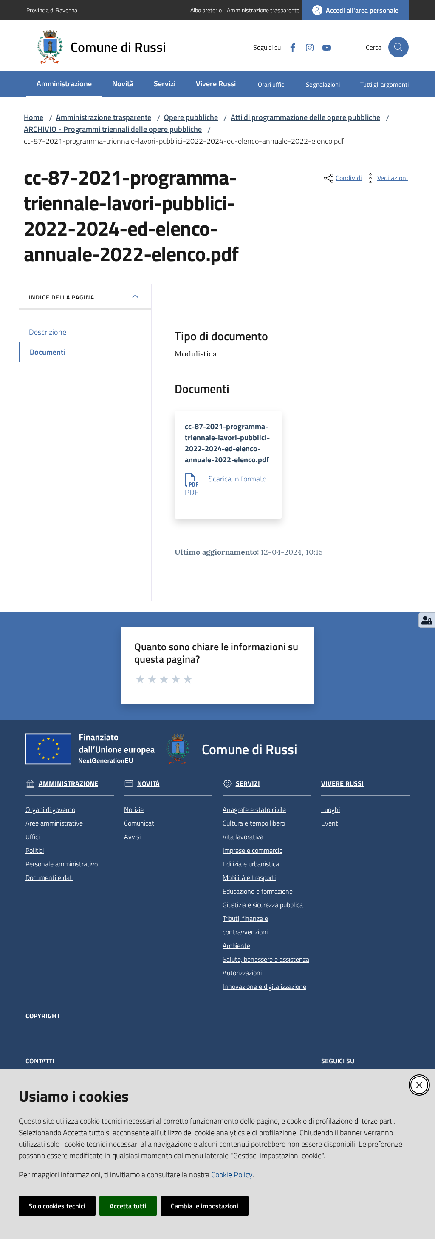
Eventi (330, 823)
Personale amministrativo (61, 864)
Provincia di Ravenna (51, 10)
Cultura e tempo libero (254, 823)
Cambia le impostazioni (204, 1206)
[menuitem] (64, 84)
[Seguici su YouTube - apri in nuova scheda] (323, 47)
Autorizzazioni (242, 973)
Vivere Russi (342, 784)
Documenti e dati (49, 877)
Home (33, 117)
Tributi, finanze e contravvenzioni (245, 925)
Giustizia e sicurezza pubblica (263, 905)
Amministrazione (68, 784)
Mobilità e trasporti (249, 877)
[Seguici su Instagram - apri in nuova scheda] (306, 47)
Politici (34, 850)
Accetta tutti (128, 1206)
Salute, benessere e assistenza (266, 959)
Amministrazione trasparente (103, 117)
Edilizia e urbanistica (251, 864)
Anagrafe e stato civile (254, 809)
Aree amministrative (54, 823)
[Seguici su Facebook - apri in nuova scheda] (289, 47)
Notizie (134, 809)
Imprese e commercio (252, 850)
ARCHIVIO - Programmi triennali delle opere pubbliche (113, 129)
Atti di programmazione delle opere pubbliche (305, 117)
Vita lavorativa (243, 837)
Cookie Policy (231, 1174)
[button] (398, 47)
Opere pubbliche (191, 117)
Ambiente (236, 945)
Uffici (32, 837)
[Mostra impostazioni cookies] (426, 620)
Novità (148, 784)
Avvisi (132, 837)
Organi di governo (50, 809)
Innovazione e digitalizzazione (264, 986)
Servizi (248, 784)
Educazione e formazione (258, 891)
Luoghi (330, 809)
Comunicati (139, 823)
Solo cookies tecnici (57, 1206)
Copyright (42, 1016)
